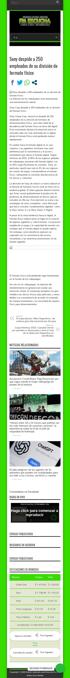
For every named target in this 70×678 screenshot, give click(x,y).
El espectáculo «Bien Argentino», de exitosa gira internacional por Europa (36, 318)
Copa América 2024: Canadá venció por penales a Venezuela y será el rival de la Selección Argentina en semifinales (33, 330)
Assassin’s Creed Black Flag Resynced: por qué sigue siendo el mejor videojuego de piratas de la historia (34, 381)
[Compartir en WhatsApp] (27, 82)
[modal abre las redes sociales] (34, 82)
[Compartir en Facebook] (12, 82)
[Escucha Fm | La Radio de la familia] (35, 24)
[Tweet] (20, 82)
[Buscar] (57, 2)
